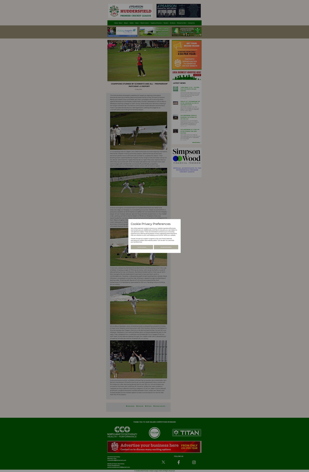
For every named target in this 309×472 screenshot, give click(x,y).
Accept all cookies (166, 247)
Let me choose (142, 247)
